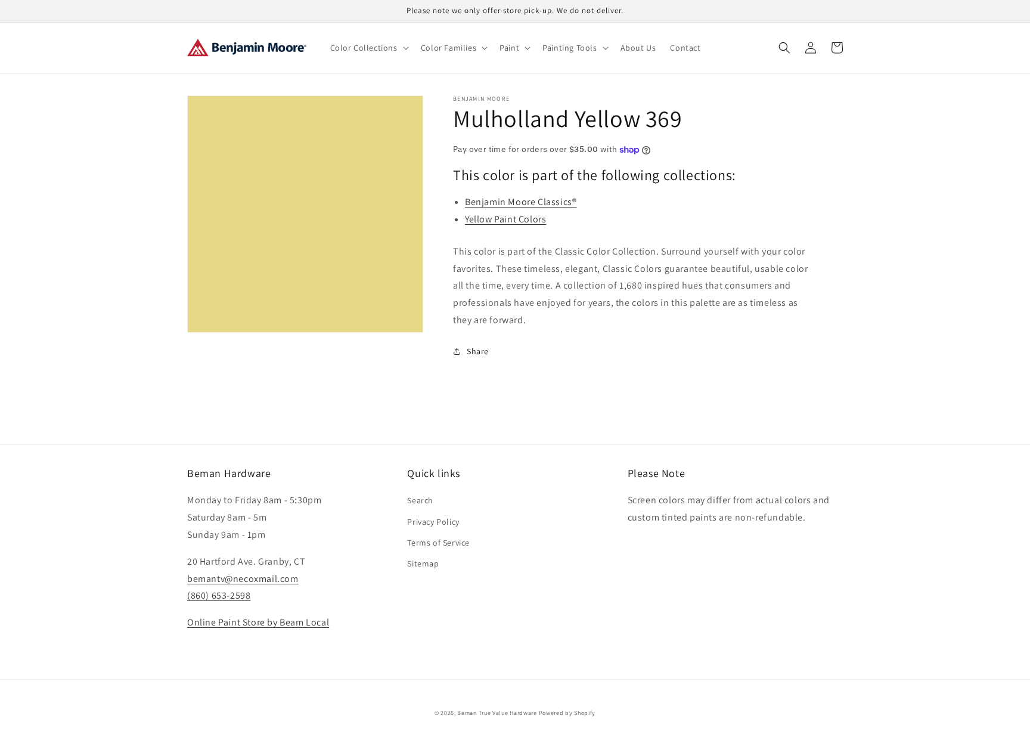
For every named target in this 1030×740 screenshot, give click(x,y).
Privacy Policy (433, 521)
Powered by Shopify (567, 713)
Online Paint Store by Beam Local (258, 622)
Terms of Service (438, 542)
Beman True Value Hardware (497, 713)
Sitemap (423, 563)
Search (420, 500)
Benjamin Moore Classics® (520, 202)
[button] (368, 47)
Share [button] (478, 351)
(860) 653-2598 (218, 595)
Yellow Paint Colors (505, 219)
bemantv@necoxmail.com (243, 578)
